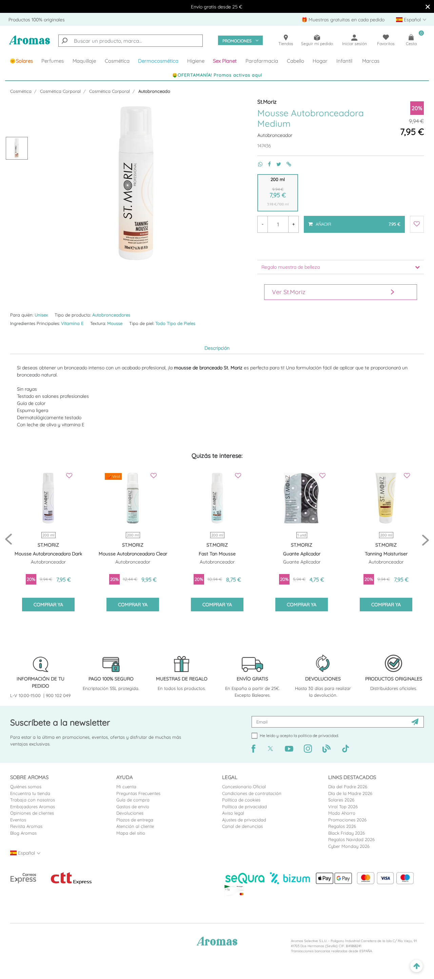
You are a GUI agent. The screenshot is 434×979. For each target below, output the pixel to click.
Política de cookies (241, 799)
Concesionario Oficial (244, 786)
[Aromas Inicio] (29, 44)
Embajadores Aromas (32, 806)
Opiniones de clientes (32, 813)
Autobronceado (154, 91)
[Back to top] (416, 966)
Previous (8, 540)
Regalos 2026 (342, 826)
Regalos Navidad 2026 (351, 839)
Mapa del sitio (130, 833)
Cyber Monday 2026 (349, 846)
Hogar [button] (320, 61)
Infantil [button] (344, 61)
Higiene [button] (195, 61)
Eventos (18, 819)
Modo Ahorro (341, 813)
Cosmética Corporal (60, 91)
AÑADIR (357, 221)
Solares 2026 (341, 799)
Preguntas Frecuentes (138, 793)
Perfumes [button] (52, 61)
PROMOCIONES (237, 40)
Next (425, 540)
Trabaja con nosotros (32, 799)
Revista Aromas (26, 826)
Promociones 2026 (347, 819)
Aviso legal (233, 813)
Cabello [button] (295, 61)
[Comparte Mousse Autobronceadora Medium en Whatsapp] (257, 164)
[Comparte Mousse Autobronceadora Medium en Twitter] (276, 164)
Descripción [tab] (217, 348)
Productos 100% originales (36, 20)
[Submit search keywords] (64, 41)
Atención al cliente (135, 826)
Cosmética (21, 91)
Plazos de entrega (134, 819)
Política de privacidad (244, 806)
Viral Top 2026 (343, 806)
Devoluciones (129, 813)
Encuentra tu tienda (30, 793)
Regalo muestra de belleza (290, 267)
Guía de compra (133, 799)
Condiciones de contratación (251, 793)
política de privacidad (318, 735)
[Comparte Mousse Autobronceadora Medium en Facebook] (266, 164)
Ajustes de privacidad (244, 819)
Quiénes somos (25, 786)
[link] (21, 61)
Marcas (370, 61)
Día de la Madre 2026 (350, 793)
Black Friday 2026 (346, 833)
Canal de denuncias (242, 826)
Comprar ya (48, 604)
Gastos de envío (132, 806)
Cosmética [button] (117, 61)
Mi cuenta (126, 786)
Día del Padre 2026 (347, 786)
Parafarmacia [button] (261, 61)
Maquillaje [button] (84, 61)
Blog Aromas (23, 833)
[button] (225, 61)
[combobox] (130, 41)
